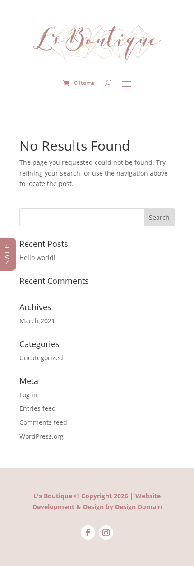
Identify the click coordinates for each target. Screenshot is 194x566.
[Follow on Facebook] (88, 532)
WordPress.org (41, 436)
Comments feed (43, 422)
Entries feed (37, 408)
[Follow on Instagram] (106, 532)
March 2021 (37, 320)
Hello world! (37, 257)
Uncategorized (41, 357)
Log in (28, 394)
